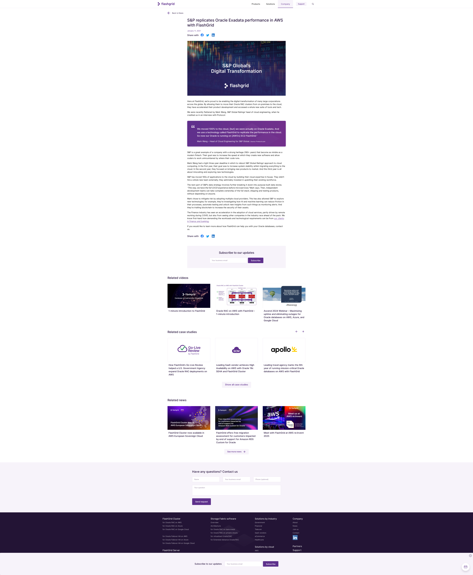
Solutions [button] (270, 4)
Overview (214, 522)
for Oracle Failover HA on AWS (175, 536)
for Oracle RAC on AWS (172, 522)
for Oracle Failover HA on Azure (175, 540)
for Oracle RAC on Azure (173, 526)
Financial (258, 526)
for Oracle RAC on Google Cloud (176, 529)
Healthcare (259, 540)
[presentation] (296, 331)
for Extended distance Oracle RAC (225, 540)
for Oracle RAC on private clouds (224, 533)
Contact (296, 533)
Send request (201, 501)
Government (260, 522)
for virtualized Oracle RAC (221, 536)
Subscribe (255, 260)
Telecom (258, 529)
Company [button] (285, 4)
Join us (295, 529)
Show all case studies (236, 384)
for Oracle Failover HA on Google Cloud (179, 543)
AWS (257, 550)
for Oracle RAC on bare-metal (223, 529)
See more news (234, 451)
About (295, 522)
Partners (297, 546)
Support (301, 4)
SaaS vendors (260, 533)
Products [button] (256, 4)
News (295, 526)
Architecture (216, 526)
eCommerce (260, 536)
